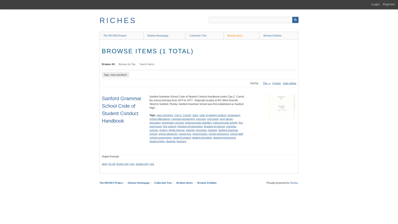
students (170, 141)
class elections (165, 115)
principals (201, 130)
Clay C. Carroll (182, 115)
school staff (236, 134)
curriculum (213, 119)
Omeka (294, 182)
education (155, 122)
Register (389, 4)
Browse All (108, 64)
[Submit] (295, 20)
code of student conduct (212, 115)
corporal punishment (183, 119)
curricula (201, 119)
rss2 (151, 164)
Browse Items (235, 35)
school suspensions (160, 137)
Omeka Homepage (158, 35)
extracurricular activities (198, 122)
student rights (157, 141)
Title (265, 83)
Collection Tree (198, 35)
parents (190, 130)
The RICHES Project (114, 35)
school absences (168, 134)
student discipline (202, 137)
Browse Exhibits (272, 35)
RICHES (118, 20)
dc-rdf (112, 164)
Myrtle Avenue (177, 130)
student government (224, 137)
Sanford (212, 130)
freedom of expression (190, 126)
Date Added (289, 83)
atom (104, 164)
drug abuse (226, 119)
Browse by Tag (127, 64)
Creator (276, 83)
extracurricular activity (225, 122)
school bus (185, 134)
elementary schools (173, 122)
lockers (163, 130)
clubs (195, 115)
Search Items (147, 64)
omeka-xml (142, 164)
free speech (169, 126)
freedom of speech (214, 126)
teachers (181, 141)
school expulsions (219, 134)
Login (375, 4)
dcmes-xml (122, 164)
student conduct (182, 137)
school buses (199, 134)
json (132, 164)
